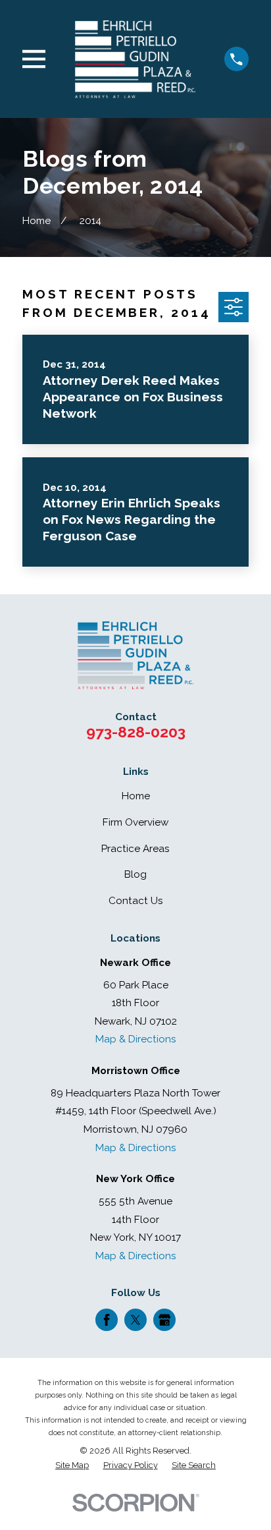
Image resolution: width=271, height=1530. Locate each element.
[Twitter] (135, 1320)
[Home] (135, 59)
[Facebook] (106, 1320)
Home (136, 796)
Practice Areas (135, 849)
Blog (135, 874)
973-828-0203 (135, 732)
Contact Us (136, 901)
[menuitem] (72, 1465)
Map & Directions (135, 1039)
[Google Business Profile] (164, 1320)
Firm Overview (135, 822)
